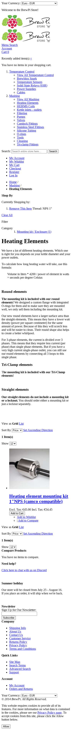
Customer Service (20, 638)
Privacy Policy (18, 645)
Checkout (15, 168)
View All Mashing (28, 99)
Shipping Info (17, 628)
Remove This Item (20, 208)
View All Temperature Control (35, 75)
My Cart (14, 165)
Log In (13, 175)
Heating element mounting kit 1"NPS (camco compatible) (38, 499)
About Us (15, 631)
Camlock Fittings (27, 123)
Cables (21, 92)
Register (14, 172)
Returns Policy (18, 641)
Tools (20, 137)
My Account (16, 158)
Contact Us (16, 635)
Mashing (14, 95)
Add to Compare (28, 520)
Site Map (14, 662)
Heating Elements (27, 102)
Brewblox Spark (27, 78)
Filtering (22, 113)
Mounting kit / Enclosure (34, 231)
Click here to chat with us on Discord (24, 570)
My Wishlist (16, 161)
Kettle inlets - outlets (29, 109)
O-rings (21, 134)
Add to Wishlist (26, 517)
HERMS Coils (26, 106)
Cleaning (22, 141)
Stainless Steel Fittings (30, 127)
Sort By (6, 430)
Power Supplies (26, 89)
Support (14, 672)
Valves (21, 120)
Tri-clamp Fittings (27, 144)
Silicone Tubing (26, 130)
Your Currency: (11, 3)
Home (13, 182)
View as (6, 423)
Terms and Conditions (22, 648)
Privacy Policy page (49, 712)
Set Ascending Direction (38, 430)
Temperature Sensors (29, 82)
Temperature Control (21, 71)
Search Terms (17, 665)
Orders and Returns (21, 689)
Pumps (21, 116)
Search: (6, 151)
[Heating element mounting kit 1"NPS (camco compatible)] (29, 488)
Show (5, 443)
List (21, 423)
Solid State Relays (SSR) (32, 85)
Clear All (7, 215)
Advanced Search (20, 668)
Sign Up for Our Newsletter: (19, 610)
